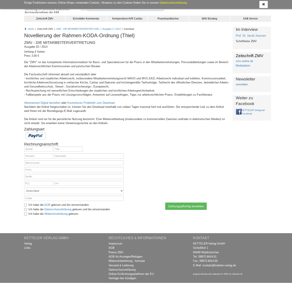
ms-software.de (235, 274)
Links (27, 247)
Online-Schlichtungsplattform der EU (131, 274)
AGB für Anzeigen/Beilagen (125, 256)
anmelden (242, 84)
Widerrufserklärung (56, 213)
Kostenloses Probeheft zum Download (91, 102)
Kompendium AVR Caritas (127, 18)
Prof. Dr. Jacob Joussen (251, 35)
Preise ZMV (116, 252)
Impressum (115, 243)
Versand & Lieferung (121, 265)
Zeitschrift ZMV (44, 18)
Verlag (28, 243)
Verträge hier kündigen (122, 278)
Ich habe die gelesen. (53, 213)
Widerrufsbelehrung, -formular (127, 260)
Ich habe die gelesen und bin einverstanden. (59, 204)
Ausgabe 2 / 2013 (111, 29)
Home (31, 29)
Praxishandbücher (168, 18)
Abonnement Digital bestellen (42, 102)
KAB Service (250, 18)
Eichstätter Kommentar (86, 18)
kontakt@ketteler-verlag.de (219, 265)
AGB (47, 204)
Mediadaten (243, 65)
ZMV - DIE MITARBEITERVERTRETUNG (77, 29)
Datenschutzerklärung (57, 209)
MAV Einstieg (209, 18)
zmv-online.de (244, 61)
